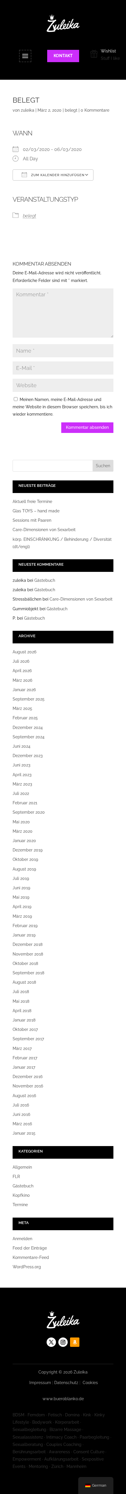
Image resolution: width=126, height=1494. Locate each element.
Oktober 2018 (25, 963)
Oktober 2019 (25, 859)
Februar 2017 (25, 1058)
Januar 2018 (24, 1020)
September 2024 (29, 737)
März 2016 (22, 1123)
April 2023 (22, 774)
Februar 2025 (25, 717)
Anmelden (22, 1238)
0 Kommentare (95, 110)
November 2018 (28, 954)
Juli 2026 (21, 661)
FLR (16, 1176)
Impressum (40, 1382)
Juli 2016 (21, 1105)
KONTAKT (63, 55)
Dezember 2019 (27, 850)
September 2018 (28, 972)
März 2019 (22, 916)
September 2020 (29, 812)
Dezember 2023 (28, 755)
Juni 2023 (21, 765)
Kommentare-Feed (31, 1257)
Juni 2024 (21, 746)
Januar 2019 (24, 935)
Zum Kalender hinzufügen (57, 175)
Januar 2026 (24, 689)
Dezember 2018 (27, 944)
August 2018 (24, 982)
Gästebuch (44, 580)
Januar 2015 (24, 1133)
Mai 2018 (21, 1001)
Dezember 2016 (27, 1076)
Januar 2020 (24, 840)
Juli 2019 (21, 878)
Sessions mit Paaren (32, 520)
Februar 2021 (25, 802)
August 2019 (24, 869)
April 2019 (22, 906)
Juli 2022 (21, 793)
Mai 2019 (21, 897)
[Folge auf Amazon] (74, 1342)
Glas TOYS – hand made (36, 511)
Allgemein (22, 1167)
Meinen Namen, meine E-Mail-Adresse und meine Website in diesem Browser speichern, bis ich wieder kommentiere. (62, 407)
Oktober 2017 (25, 1029)
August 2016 (24, 1095)
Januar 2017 (24, 1067)
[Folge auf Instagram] (63, 1342)
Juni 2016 (21, 1114)
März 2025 (22, 708)
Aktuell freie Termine (32, 501)
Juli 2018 (21, 991)
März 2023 (22, 784)
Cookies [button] (90, 1382)
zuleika (27, 110)
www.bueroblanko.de (63, 1398)
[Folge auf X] (51, 1342)
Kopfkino (21, 1195)
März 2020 (23, 831)
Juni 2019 (21, 887)
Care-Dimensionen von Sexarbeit (44, 529)
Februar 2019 (25, 925)
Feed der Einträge (30, 1248)
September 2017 (28, 1038)
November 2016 (28, 1086)
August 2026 (24, 652)
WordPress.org (27, 1266)
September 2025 (29, 699)
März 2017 (22, 1048)
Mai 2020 (21, 822)
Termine (20, 1204)
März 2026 (22, 680)
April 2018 (22, 1010)
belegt (71, 110)
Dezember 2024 (28, 727)
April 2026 (22, 670)
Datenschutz (66, 1382)
